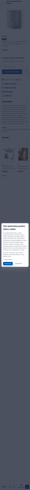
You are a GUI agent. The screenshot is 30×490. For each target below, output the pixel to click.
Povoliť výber (18, 263)
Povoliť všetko (7, 263)
